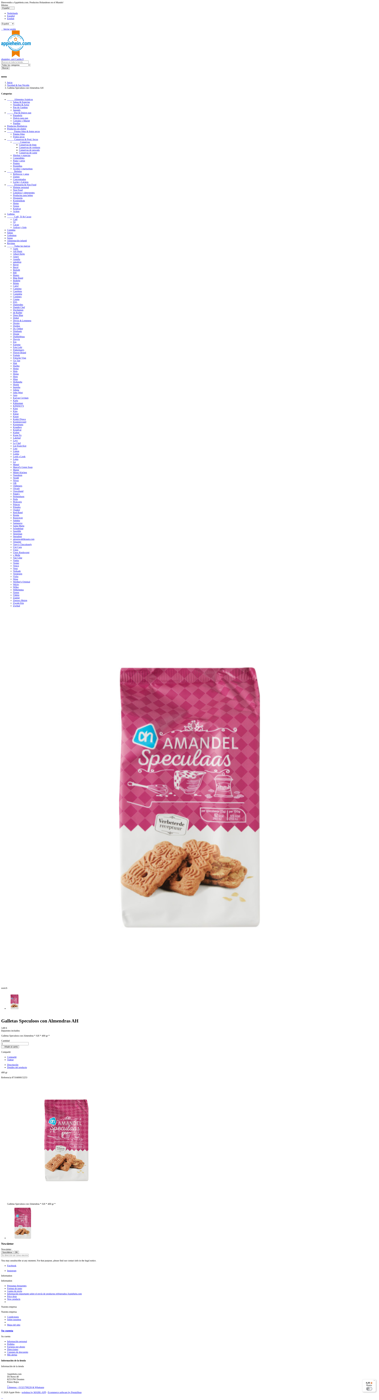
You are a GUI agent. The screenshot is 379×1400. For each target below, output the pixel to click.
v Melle (16, 555)
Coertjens (17, 291)
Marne (16, 470)
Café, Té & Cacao (19, 216)
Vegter (16, 563)
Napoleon (17, 475)
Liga (15, 448)
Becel (15, 267)
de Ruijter (17, 312)
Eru (14, 342)
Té (14, 222)
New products (13, 1299)
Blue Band (18, 278)
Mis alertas (12, 1355)
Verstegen (17, 574)
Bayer (16, 264)
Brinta (16, 283)
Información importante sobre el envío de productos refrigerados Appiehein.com (44, 1294)
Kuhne (16, 432)
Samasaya (17, 523)
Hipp (15, 379)
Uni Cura (17, 547)
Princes (16, 504)
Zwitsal (16, 606)
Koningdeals (19, 200)
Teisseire (17, 542)
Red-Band (18, 512)
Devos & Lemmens (22, 320)
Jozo (15, 395)
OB (14, 483)
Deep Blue (18, 315)
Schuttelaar (18, 528)
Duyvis (16, 339)
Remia (16, 515)
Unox (15, 550)
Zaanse (16, 598)
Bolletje (16, 280)
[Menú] (374, 1381)
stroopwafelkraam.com (23, 539)
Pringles (17, 507)
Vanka (16, 560)
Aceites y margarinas (23, 168)
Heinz (16, 368)
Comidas (11, 230)
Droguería (18, 198)
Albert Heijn (19, 254)
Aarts (15, 248)
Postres (16, 163)
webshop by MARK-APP (34, 1392)
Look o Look (19, 456)
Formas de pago (14, 1288)
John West (18, 392)
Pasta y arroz (19, 160)
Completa (17, 294)
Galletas (11, 214)
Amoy (16, 256)
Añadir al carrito (10, 1047)
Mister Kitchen (20, 472)
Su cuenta (7, 1330)
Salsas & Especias (21, 102)
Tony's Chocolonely (22, 544)
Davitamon (18, 310)
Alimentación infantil (17, 240)
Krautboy (17, 427)
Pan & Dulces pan (19, 112)
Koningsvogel (19, 422)
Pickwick (17, 502)
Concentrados (19, 179)
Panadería (17, 115)
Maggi (16, 464)
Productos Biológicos (17, 126)
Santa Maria (18, 526)
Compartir (12, 1057)
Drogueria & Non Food (21, 184)
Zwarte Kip (18, 603)
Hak (15, 363)
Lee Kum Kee (19, 446)
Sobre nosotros (14, 1319)
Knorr (16, 416)
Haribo (16, 366)
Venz (15, 568)
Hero (15, 376)
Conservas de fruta (27, 144)
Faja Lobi (17, 347)
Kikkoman (18, 403)
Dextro (16, 323)
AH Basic (17, 251)
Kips (15, 411)
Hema (16, 203)
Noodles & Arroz (21, 104)
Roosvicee (18, 518)
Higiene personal (21, 187)
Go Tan (16, 360)
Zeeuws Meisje (20, 600)
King (15, 408)
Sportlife (17, 531)
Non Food (18, 190)
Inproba (16, 387)
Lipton (16, 451)
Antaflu (16, 259)
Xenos (16, 206)
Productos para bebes (23, 195)
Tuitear (10, 1059)
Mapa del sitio (13, 1325)
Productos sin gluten (16, 128)
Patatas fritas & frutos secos (23, 131)
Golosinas (11, 235)
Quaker (16, 510)
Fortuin (16, 355)
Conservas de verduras (29, 147)
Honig (16, 384)
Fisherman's (18, 350)
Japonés (16, 110)
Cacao (16, 224)
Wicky (16, 584)
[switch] (369, 1389)
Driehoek (17, 331)
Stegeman (17, 534)
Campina (17, 288)
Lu (14, 462)
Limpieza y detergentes (24, 192)
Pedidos (11, 1344)
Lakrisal (17, 438)
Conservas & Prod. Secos (22, 139)
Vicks (15, 576)
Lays (15, 440)
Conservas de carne (28, 152)
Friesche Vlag (19, 358)
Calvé (16, 286)
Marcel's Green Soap (23, 467)
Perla (15, 499)
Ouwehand (18, 491)
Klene (16, 414)
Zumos (16, 176)
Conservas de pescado (29, 150)
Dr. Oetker (18, 328)
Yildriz (16, 595)
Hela (15, 371)
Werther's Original (21, 582)
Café (15, 219)
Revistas (11, 243)
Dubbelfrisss (19, 336)
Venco (16, 566)
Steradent (17, 536)
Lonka (16, 454)
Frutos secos (19, 136)
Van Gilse (17, 558)
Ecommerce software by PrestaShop (65, 1392)
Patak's (16, 494)
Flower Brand (19, 352)
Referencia (6, 1077)
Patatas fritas (19, 134)
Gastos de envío (14, 1291)
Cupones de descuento (17, 1352)
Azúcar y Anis (20, 227)
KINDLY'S (18, 406)
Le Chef (17, 443)
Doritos (16, 326)
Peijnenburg (18, 496)
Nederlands (12, 13)
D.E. (15, 302)
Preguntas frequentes (17, 1286)
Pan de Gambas (20, 107)
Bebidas (14, 171)
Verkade (17, 571)
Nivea (16, 480)
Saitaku (16, 520)
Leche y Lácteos (20, 182)
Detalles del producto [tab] (17, 1067)
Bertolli (16, 270)
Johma (16, 390)
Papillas (16, 123)
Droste (16, 334)
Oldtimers (17, 486)
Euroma (16, 344)
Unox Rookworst (21, 552)
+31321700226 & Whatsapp (25, 1386)
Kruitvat (17, 208)
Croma (16, 299)
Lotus (15, 459)
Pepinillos (17, 166)
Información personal (17, 1341)
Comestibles (18, 158)
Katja (15, 400)
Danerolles (18, 304)
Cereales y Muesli (21, 120)
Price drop (12, 1296)
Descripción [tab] (12, 1064)
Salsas (10, 232)
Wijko (16, 587)
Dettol (16, 318)
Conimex (17, 296)
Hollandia (17, 382)
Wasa (15, 579)
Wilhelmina (18, 590)
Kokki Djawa (19, 419)
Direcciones (12, 1349)
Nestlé (16, 478)
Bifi (15, 272)
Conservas (21, 142)
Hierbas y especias (21, 155)
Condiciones (13, 1317)
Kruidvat (17, 430)
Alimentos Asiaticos (20, 99)
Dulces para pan (20, 118)
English (10, 18)
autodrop (17, 262)
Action (16, 211)
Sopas (10, 238)
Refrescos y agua (21, 174)
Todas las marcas (18, 246)
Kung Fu (17, 435)
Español (11, 16)
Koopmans (18, 424)
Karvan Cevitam (20, 398)
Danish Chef (19, 307)
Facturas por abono (16, 1347)
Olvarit (16, 488)
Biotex (16, 275)
